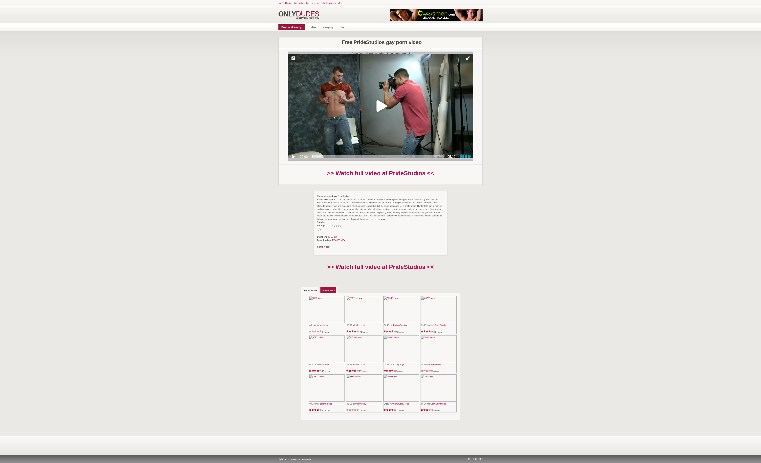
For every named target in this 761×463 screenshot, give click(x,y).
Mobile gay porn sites (332, 3)
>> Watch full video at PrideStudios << (380, 173)
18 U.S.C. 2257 (475, 459)
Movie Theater (285, 3)
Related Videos (310, 290)
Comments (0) (328, 290)
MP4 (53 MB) (338, 240)
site (342, 27)
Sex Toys (315, 3)
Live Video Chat (301, 3)
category (328, 27)
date (313, 27)
